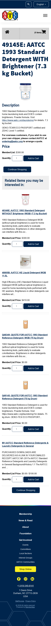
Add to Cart (33, 158)
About (25, 527)
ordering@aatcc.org (12, 141)
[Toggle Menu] (45, 15)
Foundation (26, 533)
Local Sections (25, 553)
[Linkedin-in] (32, 579)
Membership (25, 514)
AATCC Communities (25, 562)
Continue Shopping (17, 169)
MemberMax (30, 607)
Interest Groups (25, 558)
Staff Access (19, 601)
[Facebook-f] (19, 579)
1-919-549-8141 (26, 585)
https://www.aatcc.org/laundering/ (18, 120)
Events (25, 545)
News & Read (26, 520)
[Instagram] (25, 579)
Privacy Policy (30, 601)
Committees (25, 549)
